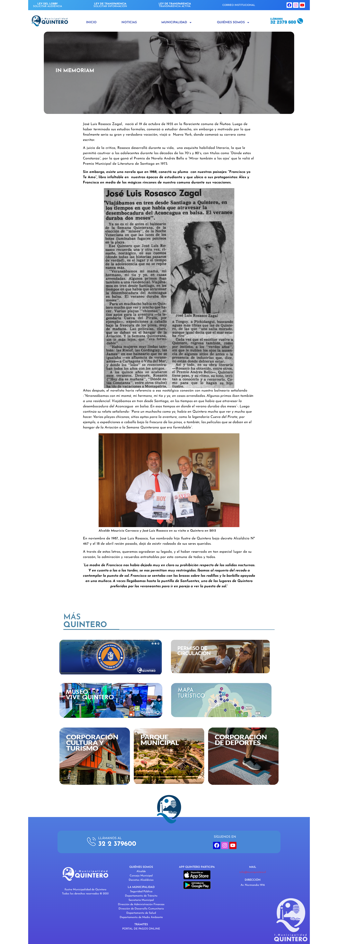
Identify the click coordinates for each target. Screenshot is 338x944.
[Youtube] (302, 5)
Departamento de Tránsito (141, 895)
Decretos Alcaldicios (141, 880)
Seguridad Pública (141, 891)
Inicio (91, 22)
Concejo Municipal (141, 875)
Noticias (129, 22)
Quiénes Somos (231, 22)
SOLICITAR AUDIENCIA (47, 5)
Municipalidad (174, 22)
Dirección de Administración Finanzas (141, 904)
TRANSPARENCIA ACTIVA (175, 5)
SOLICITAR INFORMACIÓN (110, 5)
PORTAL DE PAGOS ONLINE (141, 928)
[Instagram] (295, 5)
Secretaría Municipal (141, 900)
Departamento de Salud (141, 913)
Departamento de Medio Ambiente (141, 917)
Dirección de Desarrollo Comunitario (141, 908)
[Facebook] (289, 5)
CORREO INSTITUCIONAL (238, 5)
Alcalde (141, 871)
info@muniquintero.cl (252, 872)
